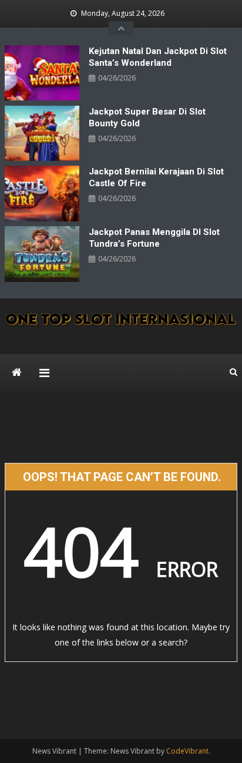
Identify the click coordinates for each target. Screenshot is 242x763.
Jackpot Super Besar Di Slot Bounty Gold (147, 117)
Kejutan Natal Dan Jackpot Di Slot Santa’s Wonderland (158, 57)
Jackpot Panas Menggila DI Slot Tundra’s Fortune (154, 238)
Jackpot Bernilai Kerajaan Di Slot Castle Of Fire (156, 177)
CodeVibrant (187, 751)
